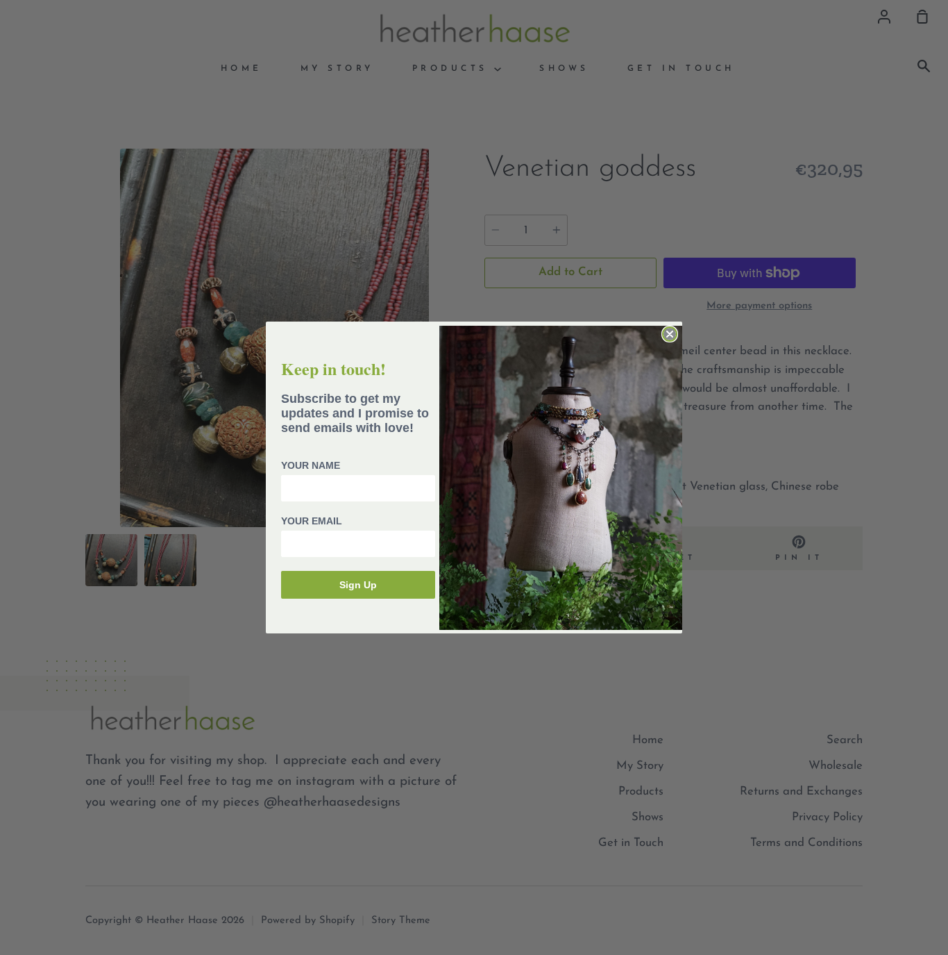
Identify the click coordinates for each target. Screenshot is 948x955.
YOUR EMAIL (311, 520)
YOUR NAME (310, 465)
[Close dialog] (670, 334)
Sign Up (358, 584)
